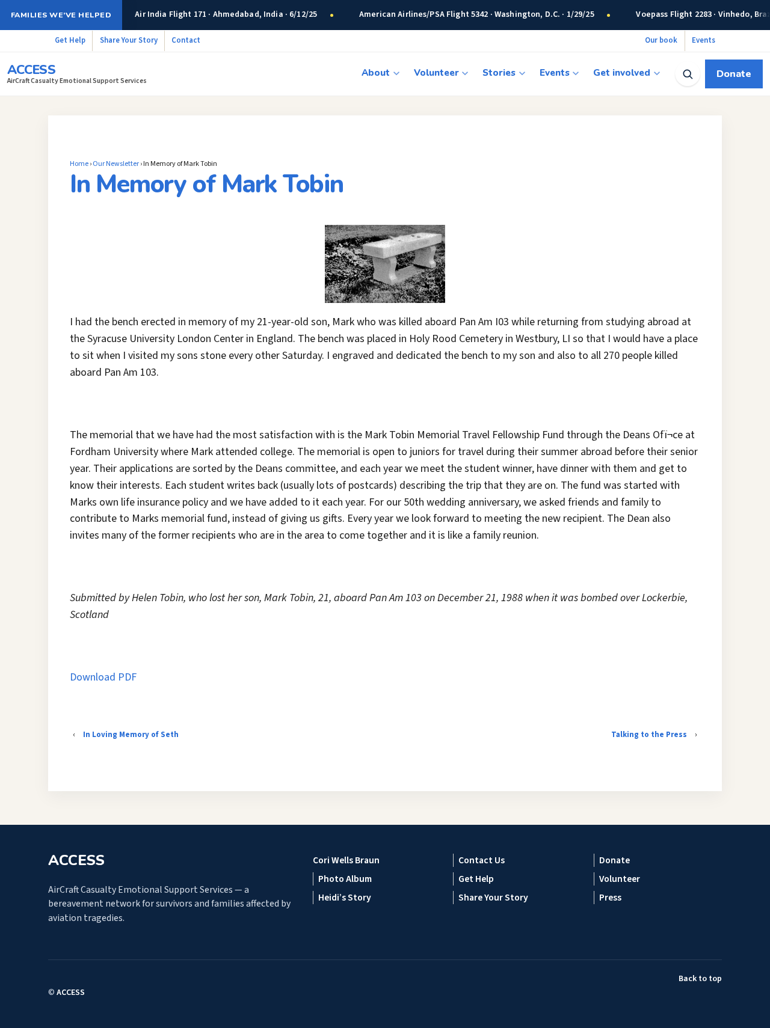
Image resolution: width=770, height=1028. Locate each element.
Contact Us (481, 860)
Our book (661, 40)
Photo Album (345, 879)
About (376, 73)
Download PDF (103, 677)
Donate (733, 74)
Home (79, 164)
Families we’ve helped (61, 15)
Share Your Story (129, 40)
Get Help (70, 40)
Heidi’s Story (344, 897)
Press (610, 897)
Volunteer (436, 73)
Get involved (621, 73)
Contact (185, 40)
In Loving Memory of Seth (131, 734)
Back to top (700, 979)
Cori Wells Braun (346, 860)
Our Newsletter (116, 164)
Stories (499, 73)
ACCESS (71, 993)
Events (703, 40)
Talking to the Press (649, 734)
